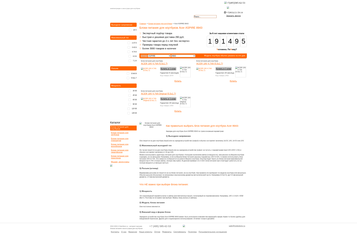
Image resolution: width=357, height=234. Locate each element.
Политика (192, 232)
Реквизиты (167, 232)
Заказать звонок (233, 16)
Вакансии (132, 232)
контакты (167, 16)
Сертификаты (179, 232)
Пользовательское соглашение (213, 232)
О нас (123, 232)
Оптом (157, 232)
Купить (177, 81)
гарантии (151, 16)
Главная (142, 24)
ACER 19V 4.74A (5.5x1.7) (154, 64)
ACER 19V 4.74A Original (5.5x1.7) (158, 94)
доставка (118, 16)
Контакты (115, 232)
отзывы (183, 16)
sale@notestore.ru (237, 226)
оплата (134, 16)
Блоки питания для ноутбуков (160, 24)
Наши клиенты (145, 232)
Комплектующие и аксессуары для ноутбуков (126, 4)
